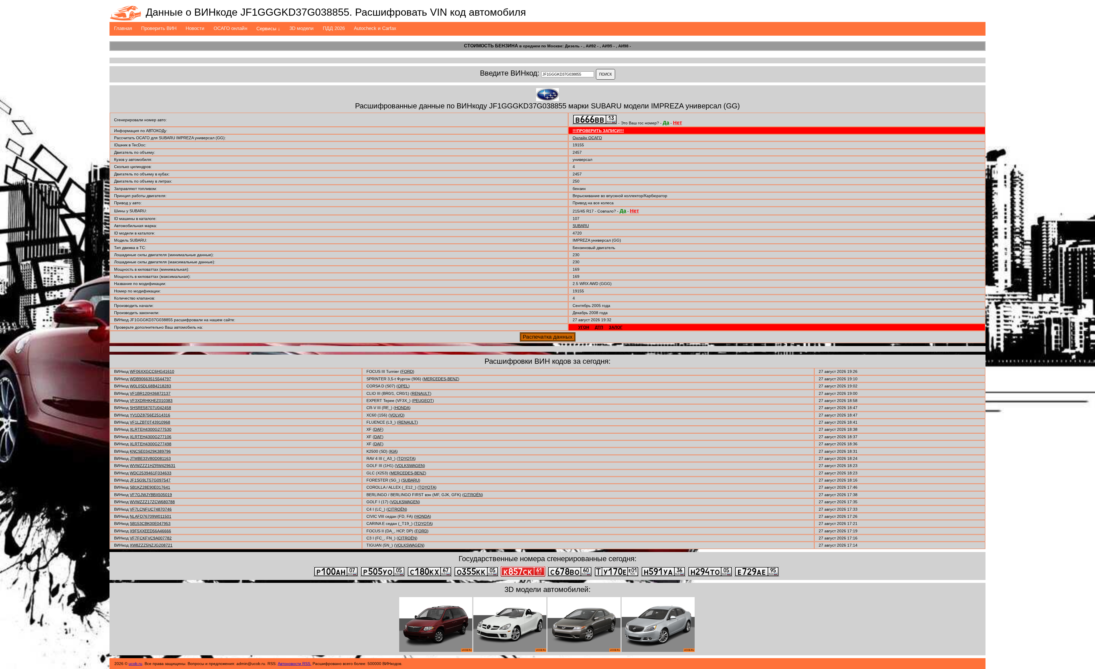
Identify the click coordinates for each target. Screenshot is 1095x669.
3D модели (301, 28)
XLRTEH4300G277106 (150, 436)
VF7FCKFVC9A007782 (151, 538)
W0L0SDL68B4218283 (150, 386)
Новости (195, 28)
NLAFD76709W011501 (150, 516)
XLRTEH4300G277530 (150, 429)
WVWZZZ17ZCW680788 (152, 502)
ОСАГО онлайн (230, 28)
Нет (677, 123)
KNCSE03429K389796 (150, 451)
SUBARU (581, 225)
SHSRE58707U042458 (150, 407)
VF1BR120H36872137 (150, 393)
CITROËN (473, 494)
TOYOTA (406, 458)
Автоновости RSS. (294, 663)
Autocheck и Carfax (375, 28)
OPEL (403, 386)
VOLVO (396, 415)
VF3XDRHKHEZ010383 (151, 400)
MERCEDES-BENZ (441, 379)
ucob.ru (135, 663)
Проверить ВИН (159, 28)
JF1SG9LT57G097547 (150, 480)
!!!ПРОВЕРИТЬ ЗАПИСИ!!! (598, 130)
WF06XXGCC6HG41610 (152, 371)
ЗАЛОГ (615, 327)
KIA (393, 451)
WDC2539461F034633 (150, 473)
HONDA (402, 407)
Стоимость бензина (491, 45)
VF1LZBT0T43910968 (150, 422)
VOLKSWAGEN (410, 465)
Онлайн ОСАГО (587, 138)
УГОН (583, 327)
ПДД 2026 (334, 28)
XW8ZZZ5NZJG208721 (151, 545)
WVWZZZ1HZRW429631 (152, 465)
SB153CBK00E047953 (150, 523)
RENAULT (421, 393)
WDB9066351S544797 (150, 379)
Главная (123, 28)
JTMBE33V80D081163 (150, 458)
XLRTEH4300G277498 (150, 444)
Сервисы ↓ (268, 28)
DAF (378, 429)
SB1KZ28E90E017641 (150, 487)
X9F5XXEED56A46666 (150, 531)
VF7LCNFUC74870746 (151, 509)
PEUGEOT (423, 400)
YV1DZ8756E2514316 (150, 415)
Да (666, 123)
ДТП (599, 327)
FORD (407, 371)
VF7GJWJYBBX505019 (151, 494)
